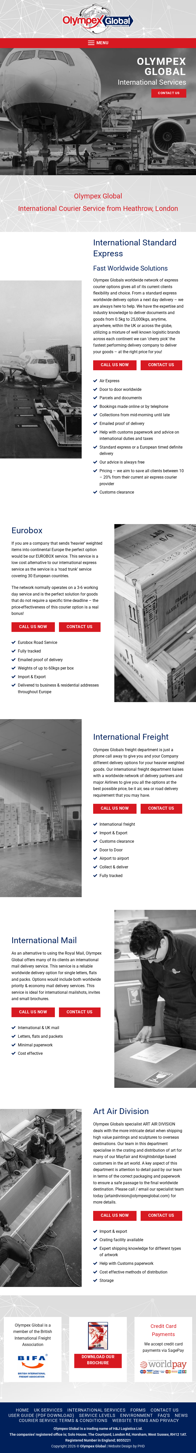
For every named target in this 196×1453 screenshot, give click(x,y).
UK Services (48, 1410)
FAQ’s (164, 1415)
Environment (136, 1415)
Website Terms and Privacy (145, 1420)
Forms (138, 1410)
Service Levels (97, 1415)
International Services (96, 1410)
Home (22, 1410)
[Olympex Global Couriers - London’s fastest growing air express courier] (98, 19)
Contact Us (165, 1410)
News (181, 1415)
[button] (98, 42)
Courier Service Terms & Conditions (63, 1420)
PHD (141, 1446)
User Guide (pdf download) (41, 1415)
